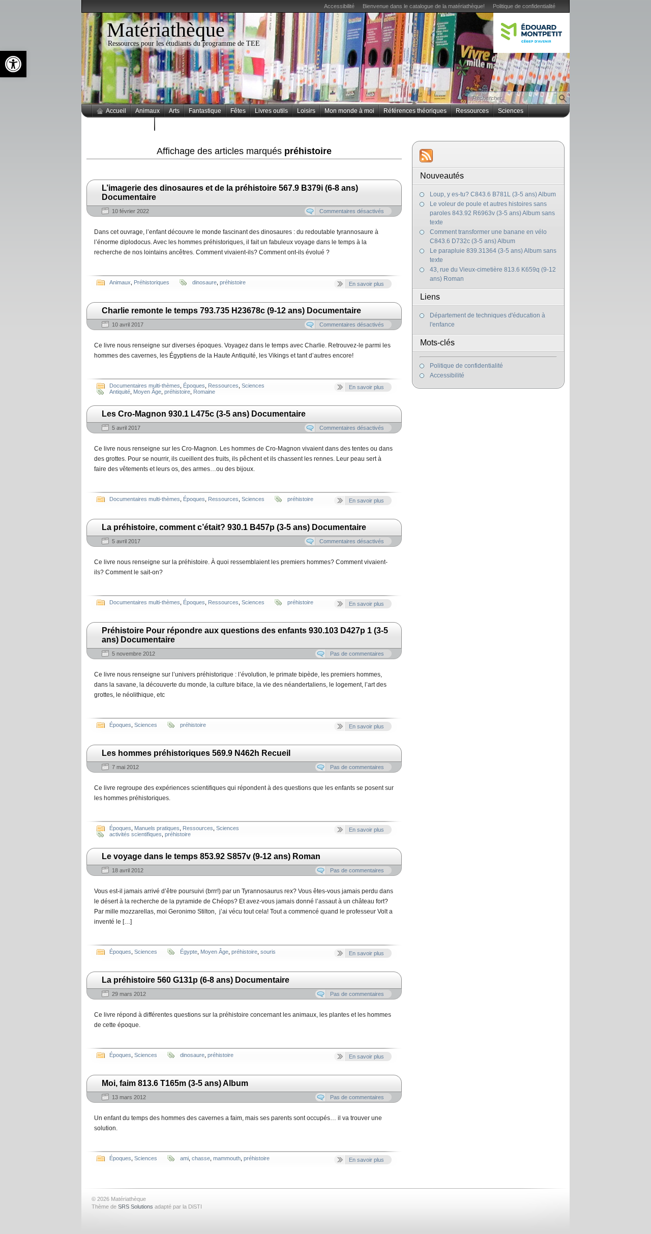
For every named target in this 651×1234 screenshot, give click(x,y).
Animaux (147, 110)
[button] (13, 64)
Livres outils (271, 110)
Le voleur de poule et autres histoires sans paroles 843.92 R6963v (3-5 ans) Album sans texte (492, 213)
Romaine (204, 392)
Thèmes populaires (123, 124)
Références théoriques (415, 110)
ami (184, 1158)
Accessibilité (339, 6)
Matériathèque (166, 29)
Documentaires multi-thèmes (144, 386)
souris (268, 952)
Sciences (510, 110)
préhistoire (233, 282)
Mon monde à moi (349, 110)
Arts (174, 110)
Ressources (472, 110)
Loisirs (306, 110)
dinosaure (204, 282)
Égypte (188, 952)
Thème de (122, 1206)
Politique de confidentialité (524, 6)
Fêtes (238, 110)
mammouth (227, 1158)
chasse (201, 1158)
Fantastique (205, 110)
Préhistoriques (151, 282)
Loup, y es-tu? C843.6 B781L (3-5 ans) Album (493, 194)
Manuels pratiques (157, 828)
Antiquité (119, 392)
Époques (194, 386)
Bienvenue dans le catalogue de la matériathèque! (424, 6)
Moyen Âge (147, 392)
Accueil (116, 110)
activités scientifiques (135, 834)
